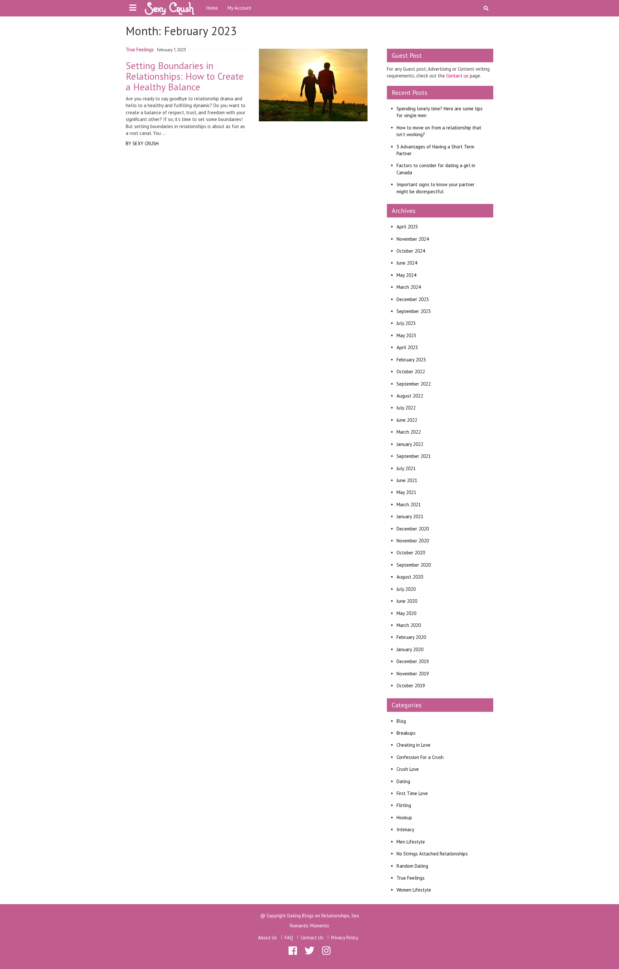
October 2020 (411, 553)
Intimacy (405, 829)
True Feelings (140, 49)
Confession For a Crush (420, 757)
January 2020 (410, 649)
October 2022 (411, 371)
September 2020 (414, 565)
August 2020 (410, 577)
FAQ (289, 937)
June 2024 (407, 263)
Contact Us (312, 937)
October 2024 (411, 251)
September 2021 (414, 456)
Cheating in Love (413, 745)
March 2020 (409, 625)
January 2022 (410, 444)
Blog (401, 721)
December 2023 (413, 299)
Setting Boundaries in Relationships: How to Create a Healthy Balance (185, 76)
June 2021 (407, 480)
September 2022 (414, 384)
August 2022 (410, 396)
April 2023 (407, 347)
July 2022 (406, 408)
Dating (403, 781)
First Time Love (412, 793)
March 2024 (409, 287)
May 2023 (406, 335)
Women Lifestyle (414, 890)
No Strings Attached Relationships (432, 854)
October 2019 (411, 685)
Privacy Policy (344, 937)
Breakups (406, 733)
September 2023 (414, 311)
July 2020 (406, 589)
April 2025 (407, 227)
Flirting (404, 805)
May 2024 (406, 275)
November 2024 (413, 239)
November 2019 (413, 674)
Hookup (404, 817)
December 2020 (413, 529)
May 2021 (406, 492)
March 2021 (409, 504)
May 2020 (406, 613)
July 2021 (406, 468)
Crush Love (408, 769)
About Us (267, 937)
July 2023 (406, 323)
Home (212, 8)
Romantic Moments (309, 926)
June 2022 (407, 420)
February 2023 (411, 360)
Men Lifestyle (411, 842)
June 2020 (407, 601)
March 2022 (409, 432)
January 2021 (410, 516)
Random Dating (412, 866)
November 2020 (413, 541)
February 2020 (411, 637)
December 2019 (413, 661)
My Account (239, 8)
